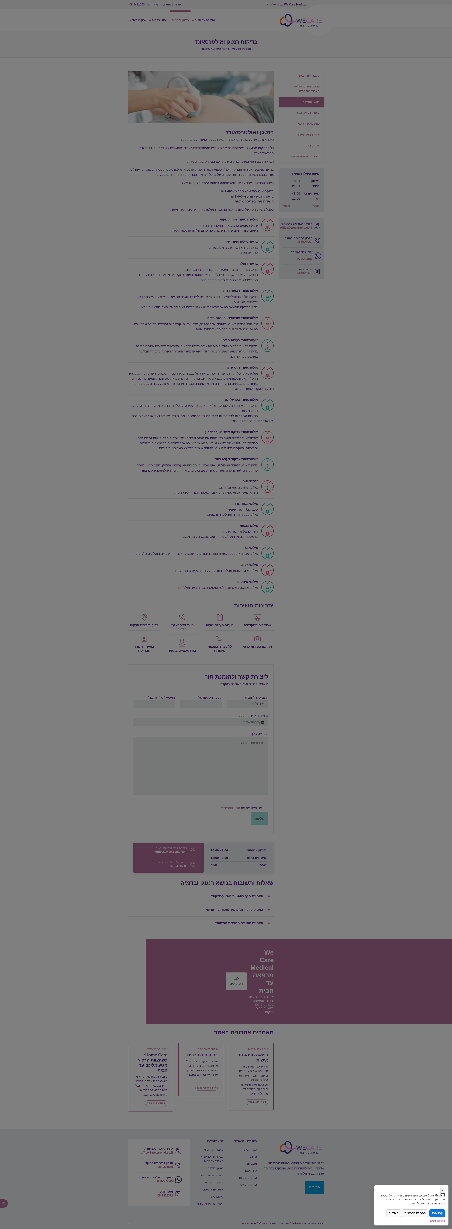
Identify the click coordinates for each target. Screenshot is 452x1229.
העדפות (394, 1213)
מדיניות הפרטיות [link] (437, 1221)
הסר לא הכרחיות (415, 1213)
